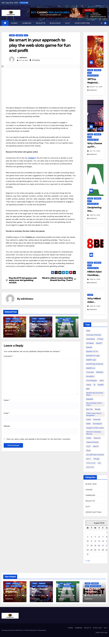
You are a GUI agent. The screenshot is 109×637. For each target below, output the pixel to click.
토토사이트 (90, 467)
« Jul (88, 561)
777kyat (100, 339)
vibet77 (96, 446)
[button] (101, 23)
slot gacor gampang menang (93, 433)
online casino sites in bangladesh (93, 414)
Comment (8, 356)
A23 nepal (90, 343)
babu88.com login (93, 356)
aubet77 (99, 343)
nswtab (97, 409)
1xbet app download (93, 335)
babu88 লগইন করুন (92, 351)
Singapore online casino (95, 428)
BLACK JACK (55, 23)
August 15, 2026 (95, 87)
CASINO (14, 23)
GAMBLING (26, 23)
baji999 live (90, 368)
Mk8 (87, 389)
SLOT (67, 23)
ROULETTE (40, 23)
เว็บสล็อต (31, 158)
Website (7, 426)
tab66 (88, 438)
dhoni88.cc (90, 376)
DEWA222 (99, 372)
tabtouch (97, 438)
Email (6, 413)
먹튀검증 (96, 459)
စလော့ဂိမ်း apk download (95, 455)
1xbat (88, 331)
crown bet (90, 372)
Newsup (32, 630)
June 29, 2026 (94, 215)
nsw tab (89, 409)
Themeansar (41, 630)
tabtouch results (92, 442)
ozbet (88, 419)
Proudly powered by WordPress (12, 630)
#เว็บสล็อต (36, 60)
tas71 (88, 446)
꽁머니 (88, 459)
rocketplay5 (97, 424)
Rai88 (88, 424)
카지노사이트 (90, 463)
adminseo (23, 57)
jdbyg (88, 385)
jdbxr (102, 380)
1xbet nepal (90, 339)
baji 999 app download (94, 364)
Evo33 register (91, 380)
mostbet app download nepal (94, 394)
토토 (99, 463)
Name (7, 400)
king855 (101, 385)
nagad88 (89, 399)
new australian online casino (94, 404)
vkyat (88, 450)
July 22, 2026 (94, 151)
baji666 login (91, 360)
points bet (96, 419)
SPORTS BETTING (82, 23)
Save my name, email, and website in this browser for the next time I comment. (38, 439)
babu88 (89, 347)
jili (94, 385)
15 (107, 541)
